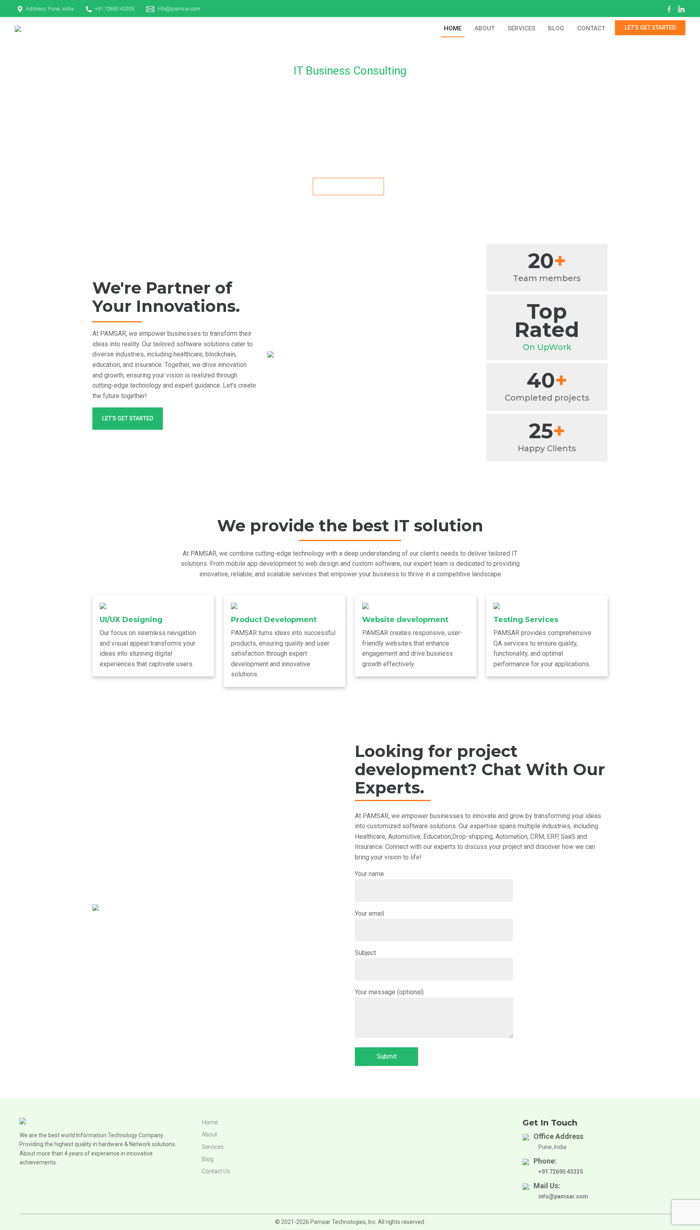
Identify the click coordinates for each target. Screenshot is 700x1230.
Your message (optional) (389, 992)
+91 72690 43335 (114, 9)
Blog (556, 28)
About (484, 28)
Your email (369, 913)
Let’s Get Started (650, 27)
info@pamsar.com (179, 9)
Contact (591, 28)
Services (521, 28)
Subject (365, 953)
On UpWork (547, 347)
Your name (369, 874)
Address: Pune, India (50, 9)
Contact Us (216, 1171)
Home (452, 28)
